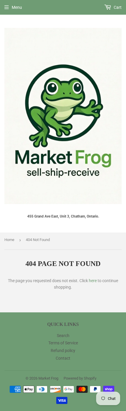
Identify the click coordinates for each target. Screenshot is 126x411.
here (93, 280)
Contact (63, 358)
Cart (117, 7)
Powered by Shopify (80, 378)
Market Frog (48, 378)
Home (9, 239)
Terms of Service (63, 343)
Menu (17, 7)
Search (63, 335)
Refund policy (63, 350)
